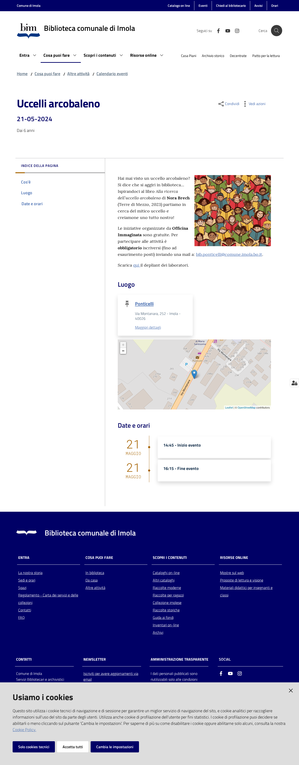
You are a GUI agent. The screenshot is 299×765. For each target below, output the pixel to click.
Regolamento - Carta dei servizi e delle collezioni (48, 598)
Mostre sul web (232, 572)
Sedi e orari (26, 580)
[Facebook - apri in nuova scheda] (216, 30)
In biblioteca (94, 572)
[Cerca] (276, 30)
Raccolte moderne (167, 587)
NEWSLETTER (94, 659)
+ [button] (123, 344)
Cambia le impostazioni (114, 747)
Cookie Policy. (24, 729)
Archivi (158, 632)
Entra (23, 557)
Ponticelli (144, 303)
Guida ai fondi (163, 617)
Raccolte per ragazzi (168, 595)
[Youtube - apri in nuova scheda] (226, 30)
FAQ (21, 617)
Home (22, 74)
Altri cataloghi (163, 580)
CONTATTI (24, 659)
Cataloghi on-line (166, 572)
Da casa (91, 580)
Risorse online (234, 557)
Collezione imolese (167, 602)
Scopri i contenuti (170, 557)
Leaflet (229, 407)
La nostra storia (30, 572)
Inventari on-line (166, 625)
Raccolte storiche (166, 610)
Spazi (22, 587)
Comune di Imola (28, 5)
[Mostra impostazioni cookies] (294, 383)
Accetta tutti (73, 747)
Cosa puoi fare (47, 74)
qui (136, 265)
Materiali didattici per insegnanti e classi (246, 591)
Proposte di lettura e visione (241, 580)
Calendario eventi (112, 74)
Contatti (24, 610)
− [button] (123, 350)
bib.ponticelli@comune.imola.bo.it (229, 254)
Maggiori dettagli (148, 327)
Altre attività (78, 74)
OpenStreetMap (247, 407)
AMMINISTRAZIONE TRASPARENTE (179, 659)
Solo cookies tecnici (33, 747)
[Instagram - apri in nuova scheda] (235, 30)
